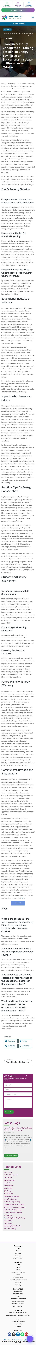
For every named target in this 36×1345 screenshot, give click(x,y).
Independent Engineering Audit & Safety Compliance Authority (18, 1341)
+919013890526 (19, 24)
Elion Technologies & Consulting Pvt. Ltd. (17, 1340)
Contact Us (18, 903)
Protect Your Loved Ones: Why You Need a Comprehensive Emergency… (18, 1129)
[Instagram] (14, 1334)
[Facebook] (9, 1334)
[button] (11, 1041)
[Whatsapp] (22, 1334)
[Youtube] (26, 1334)
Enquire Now (8, 1112)
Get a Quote (10, 1076)
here (22, 898)
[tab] (18, 1076)
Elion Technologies (15, 16)
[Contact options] (30, 1339)
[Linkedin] (18, 1334)
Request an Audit (18, 10)
